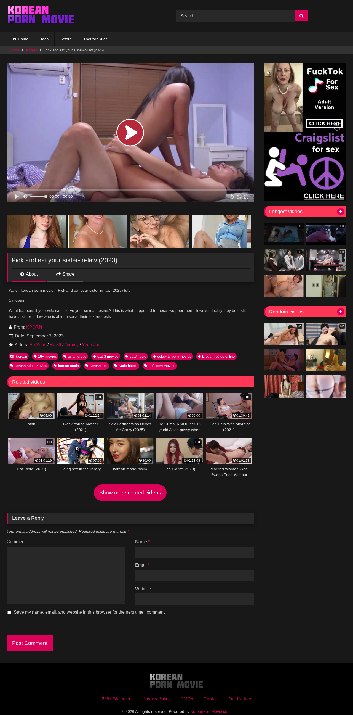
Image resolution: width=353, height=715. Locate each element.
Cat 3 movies (108, 356)
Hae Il (55, 344)
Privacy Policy (156, 698)
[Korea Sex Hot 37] (284, 286)
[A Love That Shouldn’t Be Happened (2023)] (284, 360)
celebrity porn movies (174, 356)
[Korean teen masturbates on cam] (326, 386)
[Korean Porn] (41, 16)
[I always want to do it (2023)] (326, 360)
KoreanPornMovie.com (211, 711)
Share (67, 274)
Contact (211, 698)
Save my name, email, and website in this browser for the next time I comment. (90, 612)
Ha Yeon (37, 344)
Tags (44, 39)
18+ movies (47, 356)
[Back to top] (336, 698)
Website (143, 588)
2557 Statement (117, 698)
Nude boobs (128, 366)
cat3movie (138, 356)
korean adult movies (31, 366)
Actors (65, 39)
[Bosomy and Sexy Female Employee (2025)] (284, 386)
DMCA (187, 698)
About (31, 274)
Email (142, 565)
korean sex (99, 366)
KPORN (34, 327)
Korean (32, 50)
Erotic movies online (218, 356)
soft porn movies (162, 366)
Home (23, 39)
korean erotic (68, 366)
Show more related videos (130, 492)
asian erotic (77, 356)
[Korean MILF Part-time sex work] (326, 286)
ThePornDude (95, 39)
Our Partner (240, 698)
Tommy (72, 344)
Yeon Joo (91, 344)
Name (142, 541)
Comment (16, 541)
